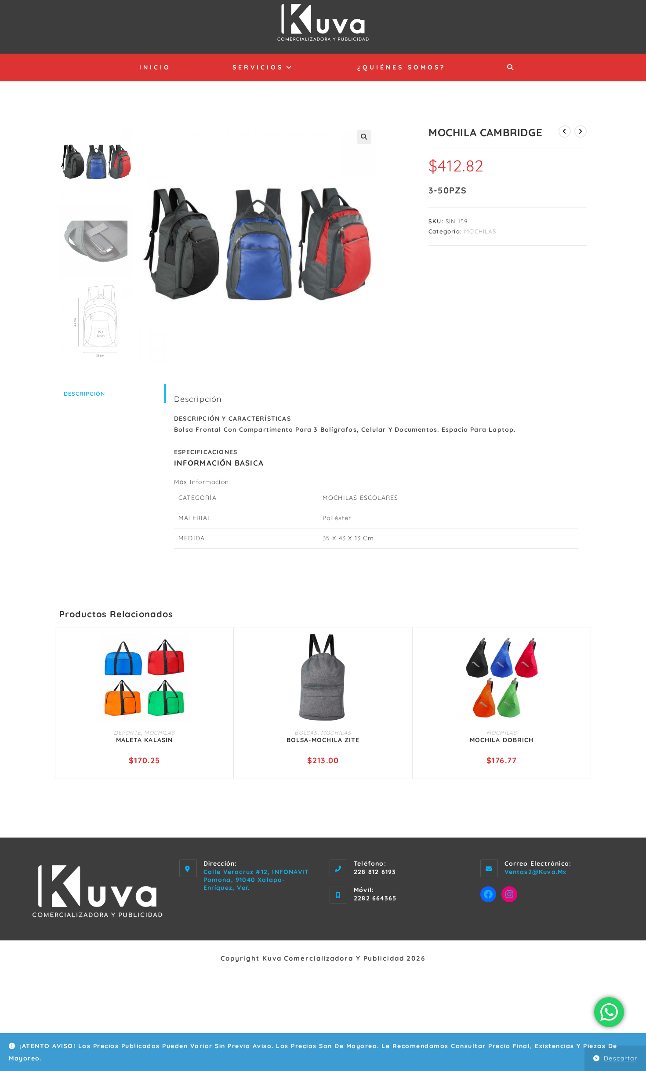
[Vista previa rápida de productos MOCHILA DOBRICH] (580, 649)
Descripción (84, 393)
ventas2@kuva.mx (535, 872)
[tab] (112, 393)
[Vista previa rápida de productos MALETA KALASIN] (223, 649)
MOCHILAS (480, 231)
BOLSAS (305, 732)
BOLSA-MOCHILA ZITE (323, 740)
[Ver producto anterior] (565, 131)
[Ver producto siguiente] (580, 131)
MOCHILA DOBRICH (502, 740)
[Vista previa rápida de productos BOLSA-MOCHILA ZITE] (401, 649)
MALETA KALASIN (144, 740)
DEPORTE (127, 732)
